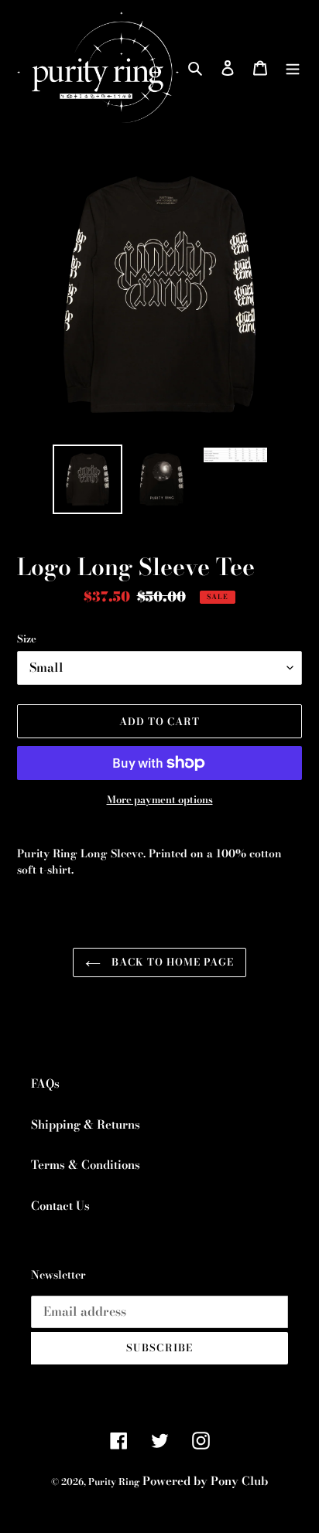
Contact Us (60, 1205)
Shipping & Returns (85, 1124)
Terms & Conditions (85, 1165)
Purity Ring (113, 1481)
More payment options (160, 799)
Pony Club (239, 1481)
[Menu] (292, 67)
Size (26, 639)
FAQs (45, 1083)
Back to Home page (171, 961)
